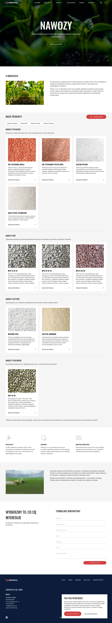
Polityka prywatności (90, 614)
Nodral (58, 3)
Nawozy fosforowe (49, 123)
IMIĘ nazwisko (60, 524)
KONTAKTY (91, 3)
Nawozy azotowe (35, 123)
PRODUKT (59, 518)
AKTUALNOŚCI (71, 3)
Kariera (81, 3)
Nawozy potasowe (12, 123)
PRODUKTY (47, 3)
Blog (63, 580)
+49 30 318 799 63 (11, 608)
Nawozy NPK (24, 123)
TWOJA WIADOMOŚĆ (61, 553)
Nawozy (78, 580)
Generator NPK (98, 580)
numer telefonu (61, 530)
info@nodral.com (11, 606)
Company (59, 542)
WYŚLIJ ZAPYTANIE (56, 44)
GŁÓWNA (37, 3)
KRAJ (57, 547)
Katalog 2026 (97, 117)
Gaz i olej (87, 580)
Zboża (70, 580)
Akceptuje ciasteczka (73, 614)
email (58, 536)
